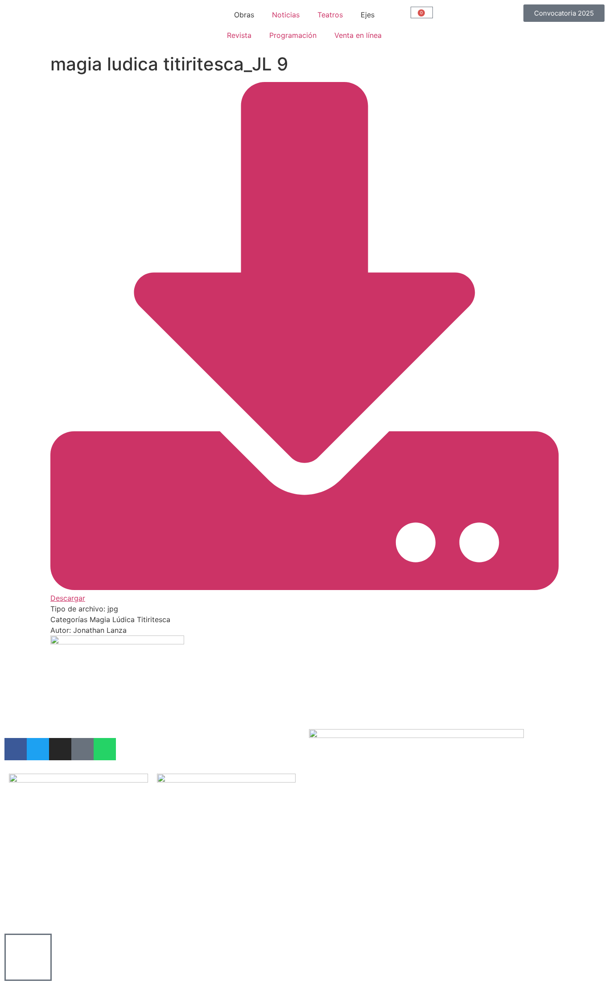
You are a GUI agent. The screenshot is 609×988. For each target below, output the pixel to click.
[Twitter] (38, 749)
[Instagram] (60, 749)
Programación (293, 35)
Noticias (286, 14)
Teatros (330, 14)
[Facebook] (15, 749)
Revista (239, 35)
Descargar (67, 598)
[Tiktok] (82, 749)
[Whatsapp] (105, 749)
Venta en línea (358, 35)
